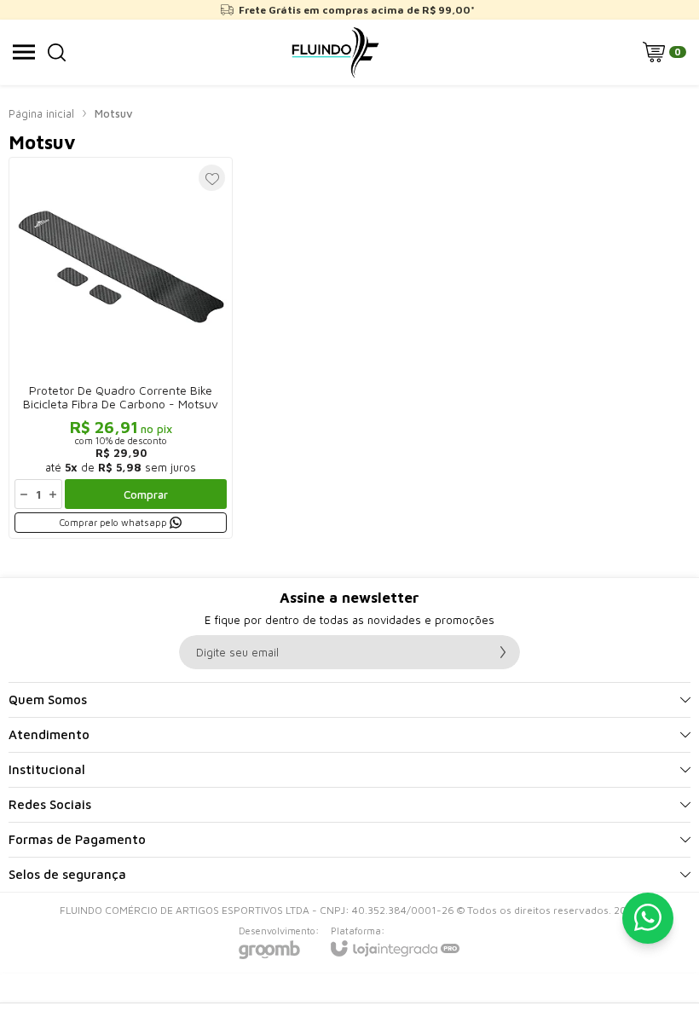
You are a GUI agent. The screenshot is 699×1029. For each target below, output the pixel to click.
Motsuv (114, 113)
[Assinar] (503, 652)
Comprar (146, 494)
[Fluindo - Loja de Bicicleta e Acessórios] (335, 52)
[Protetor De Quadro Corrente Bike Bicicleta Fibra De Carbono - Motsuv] (120, 348)
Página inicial (41, 113)
